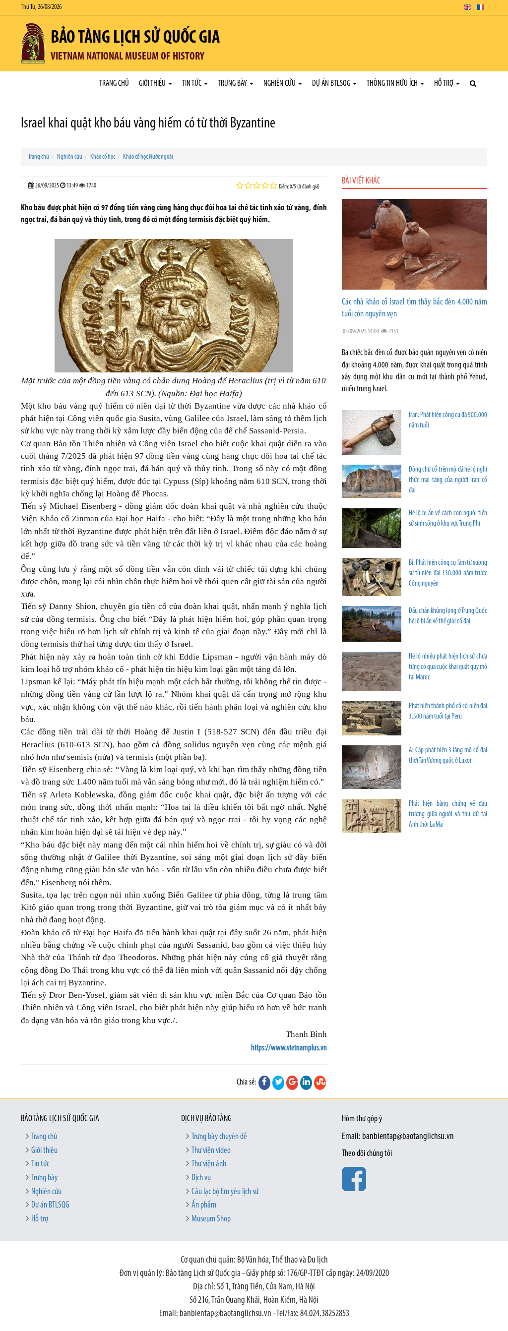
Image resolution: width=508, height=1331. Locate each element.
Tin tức (192, 83)
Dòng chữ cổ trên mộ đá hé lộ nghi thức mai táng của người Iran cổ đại (448, 480)
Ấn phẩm (203, 1205)
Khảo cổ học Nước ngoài (148, 157)
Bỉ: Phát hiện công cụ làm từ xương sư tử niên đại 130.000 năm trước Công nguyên (448, 573)
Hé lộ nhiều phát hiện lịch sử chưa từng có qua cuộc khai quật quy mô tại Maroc (448, 667)
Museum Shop (211, 1219)
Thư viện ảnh (208, 1164)
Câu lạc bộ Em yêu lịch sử (224, 1192)
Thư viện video (211, 1151)
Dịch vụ (201, 1178)
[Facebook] (264, 1082)
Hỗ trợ (444, 83)
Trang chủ (114, 83)
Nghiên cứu (280, 83)
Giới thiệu (153, 83)
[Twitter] (278, 1082)
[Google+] (292, 1082)
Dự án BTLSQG (332, 83)
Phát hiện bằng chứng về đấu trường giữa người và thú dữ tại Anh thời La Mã (448, 814)
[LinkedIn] (306, 1082)
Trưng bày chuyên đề (219, 1137)
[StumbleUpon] (320, 1082)
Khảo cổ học (102, 157)
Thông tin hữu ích (393, 83)
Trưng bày (233, 83)
